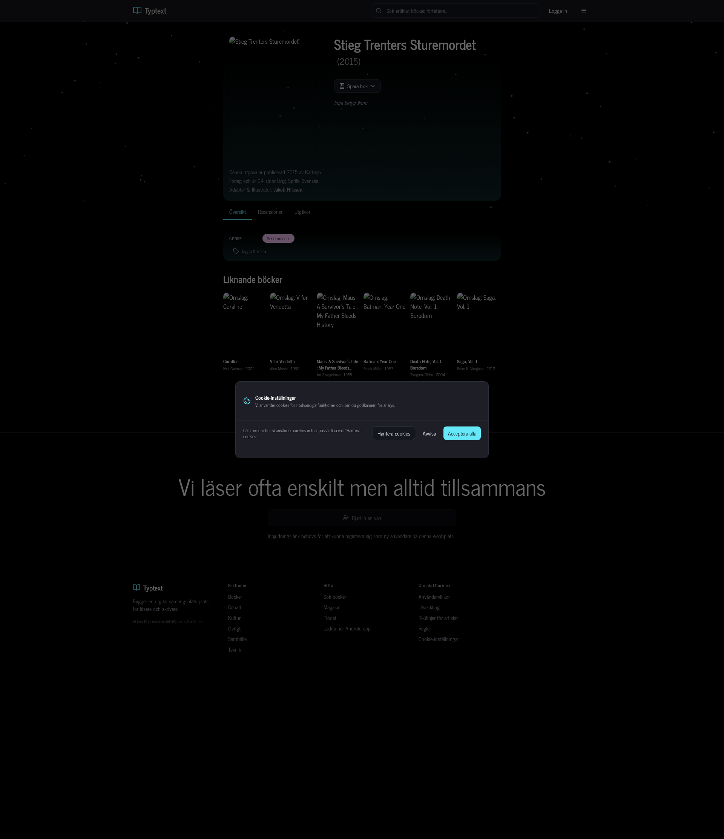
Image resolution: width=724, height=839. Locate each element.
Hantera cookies (393, 433)
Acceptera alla (462, 433)
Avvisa (429, 433)
